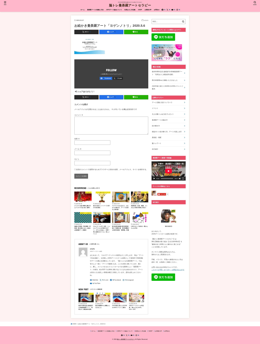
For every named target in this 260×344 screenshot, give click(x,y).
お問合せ (156, 9)
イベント (155, 108)
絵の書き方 (156, 126)
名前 (77, 139)
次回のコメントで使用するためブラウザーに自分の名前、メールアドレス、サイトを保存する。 (112, 169)
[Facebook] (163, 10)
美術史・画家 (156, 137)
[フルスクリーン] (183, 179)
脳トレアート (156, 143)
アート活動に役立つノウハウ (162, 102)
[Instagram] (178, 10)
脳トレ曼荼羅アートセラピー (130, 5)
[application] (169, 171)
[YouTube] (173, 10)
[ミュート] (180, 179)
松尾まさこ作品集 (130, 9)
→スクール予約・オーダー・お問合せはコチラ (168, 270)
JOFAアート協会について (114, 9)
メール (77, 149)
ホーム (83, 9)
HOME (74, 324)
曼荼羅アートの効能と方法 (95, 9)
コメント (78, 115)
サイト (76, 159)
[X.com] (168, 10)
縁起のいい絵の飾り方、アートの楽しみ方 (167, 131)
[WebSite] (94, 280)
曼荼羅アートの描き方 (160, 120)
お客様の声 (148, 9)
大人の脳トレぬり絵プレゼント (163, 114)
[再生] (154, 179)
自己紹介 (155, 149)
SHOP (140, 9)
